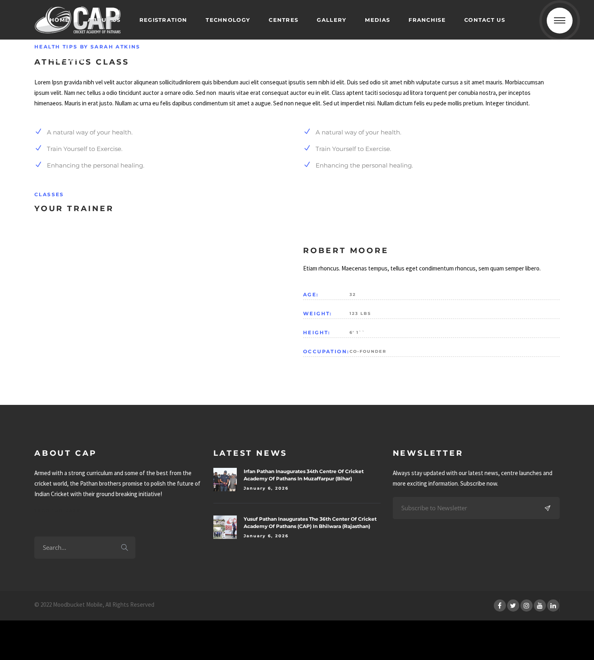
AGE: (311, 294)
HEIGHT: (317, 332)
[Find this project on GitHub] (16, 643)
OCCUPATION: (326, 351)
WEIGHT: (317, 313)
